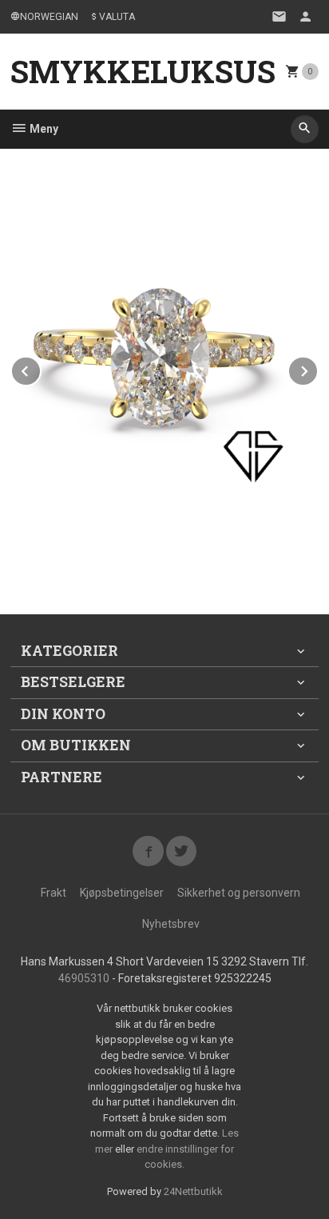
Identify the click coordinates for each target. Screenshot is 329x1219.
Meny (42, 128)
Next (318, 368)
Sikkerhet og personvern (238, 892)
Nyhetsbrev (171, 923)
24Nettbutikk (193, 1191)
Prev (41, 368)
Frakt (53, 892)
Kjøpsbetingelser (122, 892)
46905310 (83, 978)
